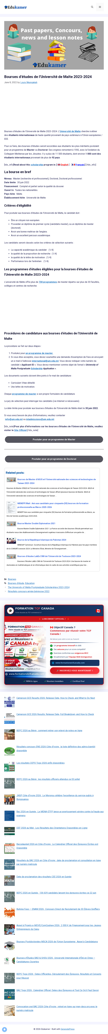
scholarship (37, 164)
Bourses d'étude (16, 583)
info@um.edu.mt (14, 419)
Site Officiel (20, 430)
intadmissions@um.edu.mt (40, 419)
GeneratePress (68, 1029)
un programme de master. (39, 353)
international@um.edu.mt (45, 361)
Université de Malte (70, 131)
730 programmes (48, 282)
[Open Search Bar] (92, 7)
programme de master (24, 394)
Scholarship (37, 368)
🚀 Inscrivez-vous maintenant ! (75, 671)
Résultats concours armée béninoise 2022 (29, 591)
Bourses (12, 579)
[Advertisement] (54, 108)
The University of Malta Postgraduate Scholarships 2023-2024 (38, 587)
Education (30, 583)
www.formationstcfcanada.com (70, 662)
